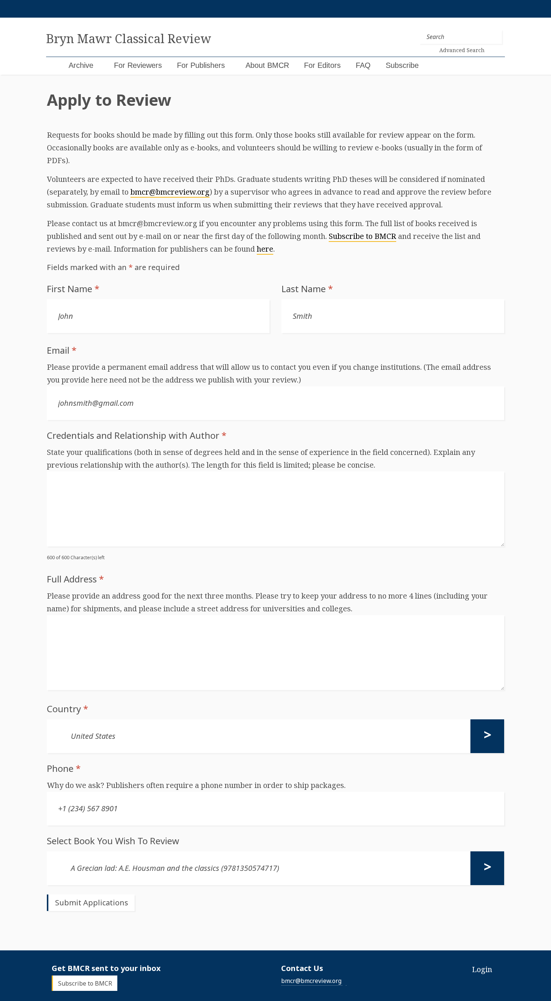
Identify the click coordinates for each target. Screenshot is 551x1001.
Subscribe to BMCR (362, 236)
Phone (64, 768)
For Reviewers (138, 65)
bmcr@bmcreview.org (170, 192)
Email (61, 350)
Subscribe (402, 65)
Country (67, 709)
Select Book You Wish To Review (113, 841)
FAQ (363, 65)
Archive (81, 65)
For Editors (322, 65)
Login (482, 969)
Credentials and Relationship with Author (136, 435)
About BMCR (267, 65)
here (265, 249)
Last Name (307, 289)
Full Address (75, 579)
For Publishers (201, 65)
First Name (73, 289)
